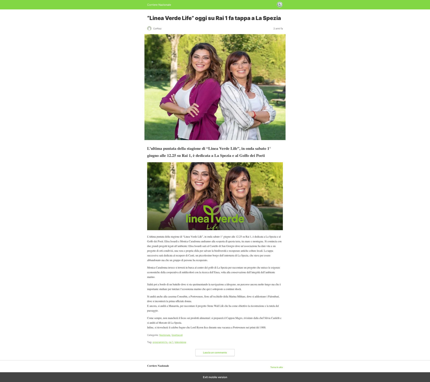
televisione (180, 342)
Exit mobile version (215, 377)
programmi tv (160, 342)
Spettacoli (177, 335)
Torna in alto (276, 367)
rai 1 (171, 342)
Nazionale (164, 335)
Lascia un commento (215, 352)
